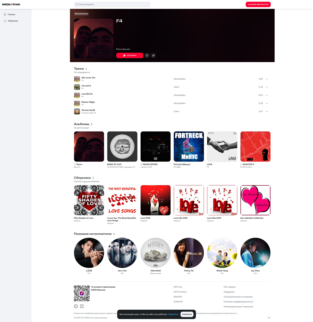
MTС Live (178, 287)
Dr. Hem (249, 167)
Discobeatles (179, 78)
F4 (83, 80)
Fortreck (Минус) (182, 164)
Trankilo (143, 167)
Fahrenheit (156, 271)
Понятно (187, 314)
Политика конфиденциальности (238, 301)
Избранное (13, 20)
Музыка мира (155, 273)
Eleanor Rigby (88, 102)
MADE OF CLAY (114, 164)
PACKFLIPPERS (150, 164)
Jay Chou (255, 271)
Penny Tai (188, 271)
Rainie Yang (222, 271)
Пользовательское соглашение (238, 296)
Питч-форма (230, 287)
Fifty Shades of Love (83, 218)
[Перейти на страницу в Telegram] (76, 306)
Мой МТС (178, 296)
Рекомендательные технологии (238, 306)
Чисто (79, 164)
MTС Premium (180, 291)
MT (151, 167)
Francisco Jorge (87, 113)
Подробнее (173, 314)
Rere (75, 167)
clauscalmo (128, 167)
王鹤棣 (89, 271)
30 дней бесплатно (258, 4)
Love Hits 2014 (214, 218)
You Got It (86, 85)
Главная (11, 14)
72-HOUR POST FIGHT (115, 167)
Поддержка (229, 291)
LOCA (209, 164)
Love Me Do (87, 94)
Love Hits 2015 (181, 218)
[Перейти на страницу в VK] (82, 306)
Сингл (176, 87)
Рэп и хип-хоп (123, 49)
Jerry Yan (122, 271)
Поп (89, 273)
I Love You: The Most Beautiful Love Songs (121, 219)
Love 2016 (145, 218)
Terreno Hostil (88, 110)
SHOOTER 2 (248, 164)
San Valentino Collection (251, 218)
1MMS (178, 167)
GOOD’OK (178, 301)
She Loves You (88, 77)
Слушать (131, 55)
